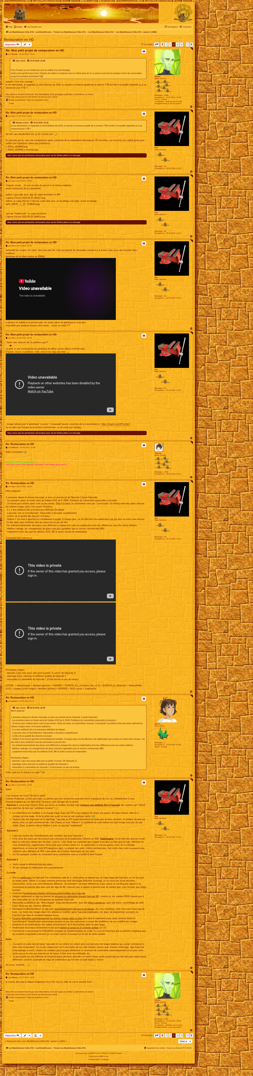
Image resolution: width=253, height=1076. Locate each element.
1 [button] (166, 44)
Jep (17, 61)
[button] (156, 44)
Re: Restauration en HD (20, 444)
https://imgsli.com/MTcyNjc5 (115, 424)
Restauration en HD (19, 39)
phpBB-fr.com (103, 1056)
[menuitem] (9, 27)
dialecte (158, 453)
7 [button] (187, 44)
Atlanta (157, 76)
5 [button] (181, 44)
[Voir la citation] (28, 60)
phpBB (90, 1053)
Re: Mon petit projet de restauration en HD (35, 50)
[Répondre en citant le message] (144, 51)
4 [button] (177, 44)
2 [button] (170, 44)
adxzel (157, 724)
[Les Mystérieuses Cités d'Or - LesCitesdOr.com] (183, 13)
